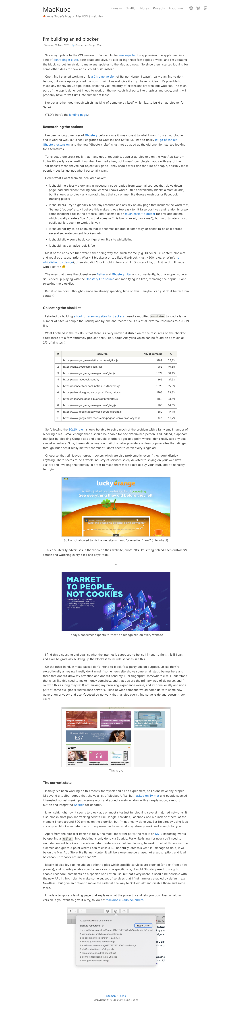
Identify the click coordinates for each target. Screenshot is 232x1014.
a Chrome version (103, 76)
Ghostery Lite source (100, 279)
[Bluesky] (198, 8)
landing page (78, 114)
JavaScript (90, 45)
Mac (99, 45)
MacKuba (57, 9)
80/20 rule (76, 429)
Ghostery (91, 135)
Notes (144, 8)
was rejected (127, 55)
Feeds (122, 995)
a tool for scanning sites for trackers (99, 316)
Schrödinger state (65, 59)
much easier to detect (140, 214)
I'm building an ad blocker (71, 39)
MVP (158, 834)
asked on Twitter (147, 795)
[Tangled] (191, 8)
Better (101, 274)
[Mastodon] (205, 8)
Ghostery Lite (121, 274)
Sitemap (111, 995)
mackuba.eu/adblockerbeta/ (125, 900)
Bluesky (116, 8)
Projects (159, 8)
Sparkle (79, 805)
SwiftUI (131, 8)
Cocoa (78, 45)
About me (176, 8)
